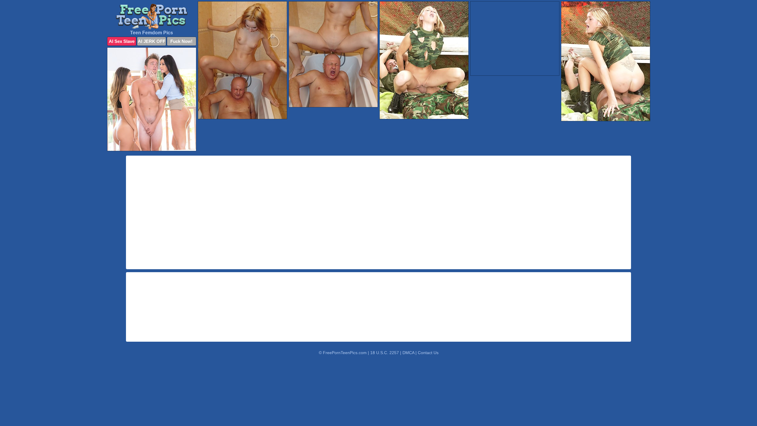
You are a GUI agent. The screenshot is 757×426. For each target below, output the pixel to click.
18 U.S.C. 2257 (384, 352)
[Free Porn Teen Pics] (151, 16)
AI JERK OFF (151, 41)
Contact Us (428, 352)
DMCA (408, 352)
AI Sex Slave (122, 41)
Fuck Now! (181, 41)
